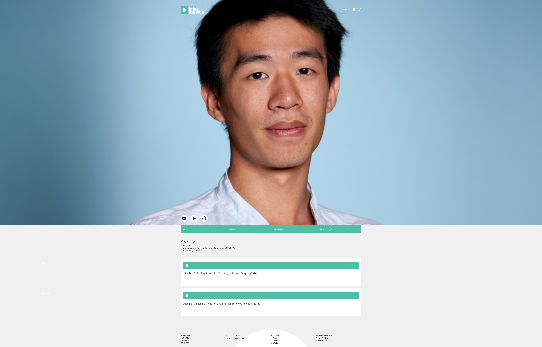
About (186, 229)
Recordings (325, 229)
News (231, 229)
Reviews (278, 229)
